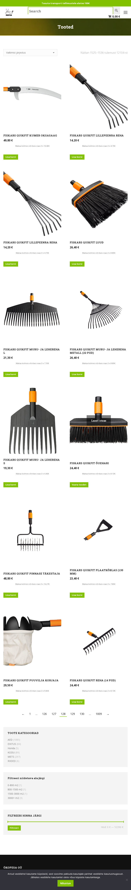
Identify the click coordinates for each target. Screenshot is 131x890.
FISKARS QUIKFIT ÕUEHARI (89, 463)
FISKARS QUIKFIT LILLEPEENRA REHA (97, 135)
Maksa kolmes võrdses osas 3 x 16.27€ (32, 584)
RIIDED (12, 761)
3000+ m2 (13, 798)
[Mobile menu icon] (125, 12)
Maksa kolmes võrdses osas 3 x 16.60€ (32, 146)
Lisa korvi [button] (10, 157)
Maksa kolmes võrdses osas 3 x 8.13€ (98, 473)
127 (54, 714)
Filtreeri (14, 827)
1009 (99, 714)
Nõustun (65, 883)
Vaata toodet (79, 484)
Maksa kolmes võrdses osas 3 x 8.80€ (98, 253)
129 (72, 714)
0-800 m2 (13, 785)
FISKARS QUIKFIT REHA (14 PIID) (93, 680)
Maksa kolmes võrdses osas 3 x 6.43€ (32, 473)
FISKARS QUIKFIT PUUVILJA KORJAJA (31, 680)
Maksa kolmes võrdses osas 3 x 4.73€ (98, 146)
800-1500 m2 (15, 789)
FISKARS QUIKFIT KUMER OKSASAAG (30, 135)
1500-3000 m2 (16, 793)
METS (11, 756)
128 (63, 714)
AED (10, 739)
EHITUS (12, 744)
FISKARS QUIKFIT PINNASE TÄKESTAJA (31, 573)
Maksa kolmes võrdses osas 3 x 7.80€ (98, 584)
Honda (11, 748)
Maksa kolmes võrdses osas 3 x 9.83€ (32, 691)
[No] (126, 879)
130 (82, 714)
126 (44, 714)
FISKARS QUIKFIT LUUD (87, 242)
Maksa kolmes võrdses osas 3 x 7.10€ (32, 363)
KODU (11, 752)
